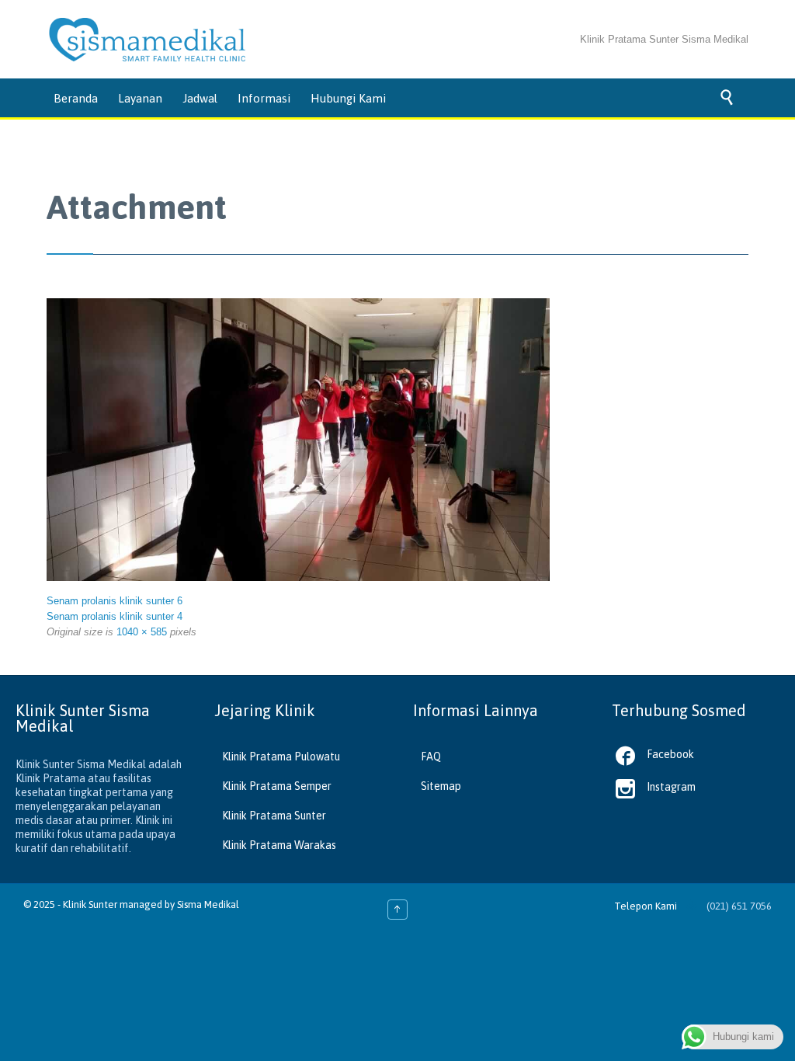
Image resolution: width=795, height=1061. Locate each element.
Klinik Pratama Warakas (279, 845)
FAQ (431, 756)
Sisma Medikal (208, 904)
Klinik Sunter (90, 904)
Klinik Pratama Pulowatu (281, 756)
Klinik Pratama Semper (277, 786)
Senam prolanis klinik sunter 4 (114, 616)
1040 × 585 (141, 632)
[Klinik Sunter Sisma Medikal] (147, 40)
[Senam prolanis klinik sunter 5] (298, 440)
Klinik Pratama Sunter (274, 815)
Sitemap (441, 786)
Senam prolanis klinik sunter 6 (114, 601)
